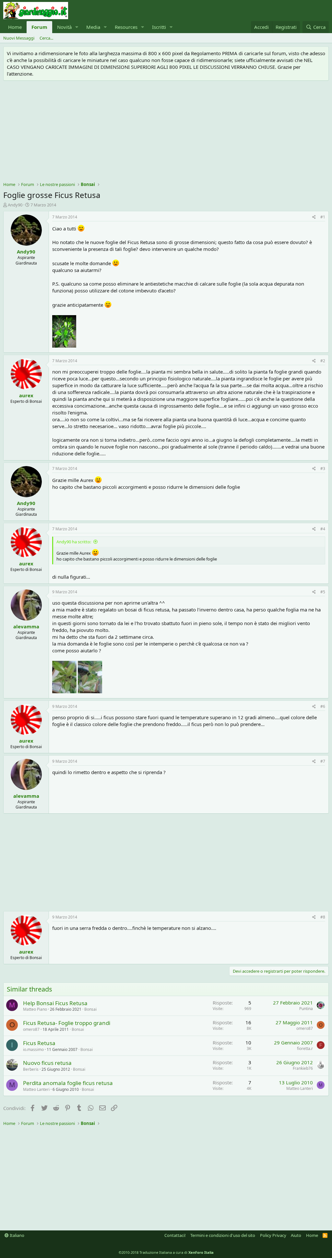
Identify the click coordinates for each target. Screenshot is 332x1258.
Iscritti (159, 27)
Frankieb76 (303, 1068)
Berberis (31, 1069)
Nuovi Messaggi (18, 38)
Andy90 (15, 205)
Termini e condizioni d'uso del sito (222, 1235)
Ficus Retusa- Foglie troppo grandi (66, 1023)
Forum (39, 27)
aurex (26, 395)
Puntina (306, 1008)
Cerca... (46, 38)
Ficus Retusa (39, 1043)
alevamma (26, 626)
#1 (322, 217)
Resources (126, 27)
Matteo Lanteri (36, 1089)
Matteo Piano (35, 1009)
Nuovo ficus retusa (47, 1063)
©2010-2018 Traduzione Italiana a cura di (166, 1252)
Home (15, 27)
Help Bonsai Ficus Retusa (55, 1003)
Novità (64, 27)
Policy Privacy (273, 1235)
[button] (76, 27)
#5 (322, 592)
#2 (322, 361)
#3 (322, 468)
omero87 (31, 1029)
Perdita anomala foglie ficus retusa (68, 1083)
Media (93, 27)
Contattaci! (175, 1235)
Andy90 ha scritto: (73, 542)
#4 (322, 529)
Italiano (16, 1235)
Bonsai (90, 1009)
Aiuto (296, 1235)
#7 (322, 761)
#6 (322, 706)
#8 (322, 917)
